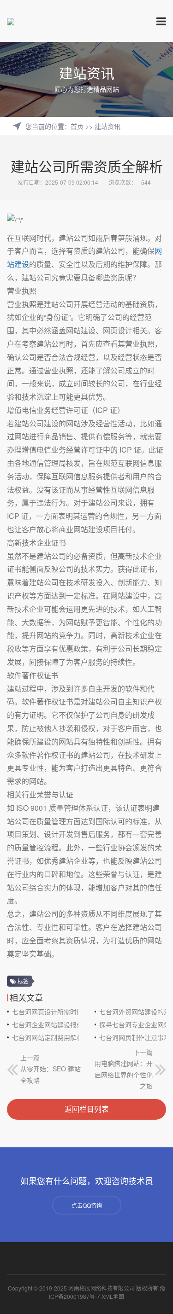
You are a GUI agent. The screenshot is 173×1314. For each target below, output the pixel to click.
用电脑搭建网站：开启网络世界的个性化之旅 (124, 1074)
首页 (77, 126)
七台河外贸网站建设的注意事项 (132, 1011)
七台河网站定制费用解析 (45, 1037)
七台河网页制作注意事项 (132, 1037)
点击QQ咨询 (87, 1205)
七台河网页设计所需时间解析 (45, 1011)
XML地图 (112, 1296)
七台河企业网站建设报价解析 (45, 1024)
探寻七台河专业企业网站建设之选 (132, 1024)
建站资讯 (107, 126)
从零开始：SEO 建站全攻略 (50, 1074)
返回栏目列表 (87, 1109)
